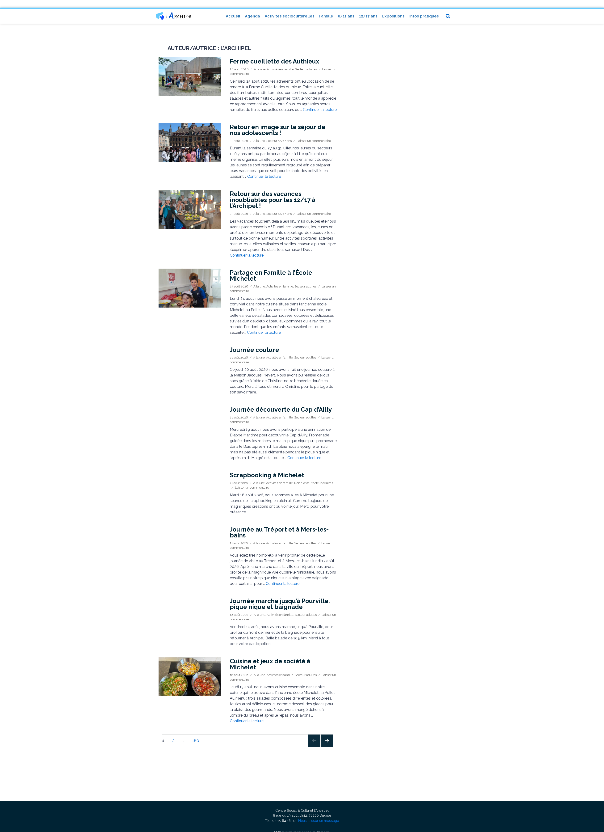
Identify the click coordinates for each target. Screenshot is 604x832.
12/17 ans (368, 16)
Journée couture (254, 349)
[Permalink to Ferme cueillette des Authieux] (190, 76)
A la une (259, 69)
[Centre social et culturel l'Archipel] (174, 16)
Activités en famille (280, 69)
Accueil (233, 16)
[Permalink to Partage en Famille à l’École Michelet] (190, 288)
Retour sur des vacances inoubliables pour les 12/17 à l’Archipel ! (272, 199)
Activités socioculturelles (290, 16)
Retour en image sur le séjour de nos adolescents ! (277, 130)
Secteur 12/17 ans (279, 141)
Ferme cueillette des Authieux (274, 61)
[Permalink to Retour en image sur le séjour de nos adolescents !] (190, 142)
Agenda (252, 16)
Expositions (393, 16)
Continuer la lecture (320, 109)
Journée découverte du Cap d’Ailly (281, 409)
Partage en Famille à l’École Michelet (271, 275)
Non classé (302, 483)
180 (197, 740)
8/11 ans (346, 16)
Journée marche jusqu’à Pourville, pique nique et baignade (280, 604)
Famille (326, 16)
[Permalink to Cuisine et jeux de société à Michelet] (190, 676)
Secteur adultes (306, 69)
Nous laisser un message (318, 821)
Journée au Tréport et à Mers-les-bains (279, 532)
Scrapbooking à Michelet (267, 475)
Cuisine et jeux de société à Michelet (270, 664)
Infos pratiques (424, 16)
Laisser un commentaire (314, 141)
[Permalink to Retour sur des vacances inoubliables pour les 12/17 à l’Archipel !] (190, 209)
